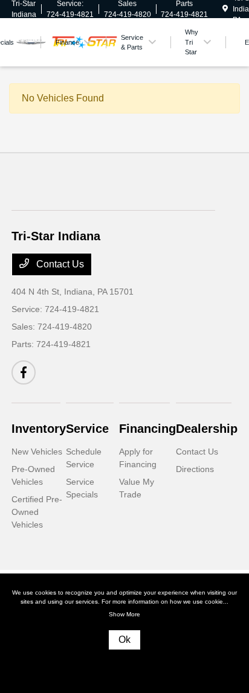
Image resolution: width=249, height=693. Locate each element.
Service (87, 428)
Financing (147, 428)
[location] (225, 9)
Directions (195, 469)
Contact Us (59, 264)
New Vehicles (36, 451)
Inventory (38, 428)
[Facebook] (23, 372)
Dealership (207, 428)
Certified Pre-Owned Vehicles (36, 511)
